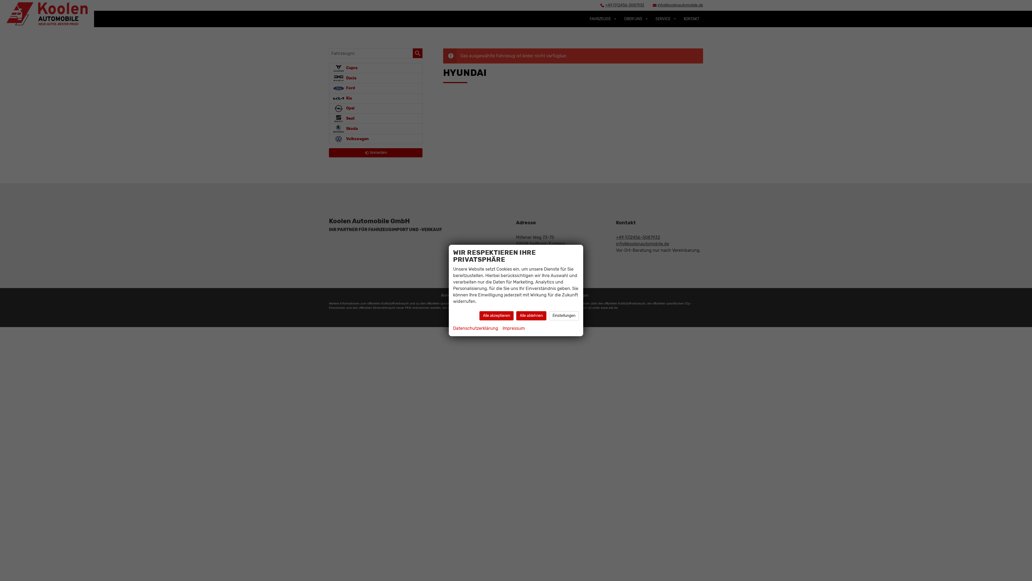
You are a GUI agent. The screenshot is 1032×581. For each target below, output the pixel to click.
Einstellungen (564, 315)
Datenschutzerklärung (475, 328)
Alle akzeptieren (496, 315)
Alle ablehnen (531, 315)
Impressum (514, 328)
